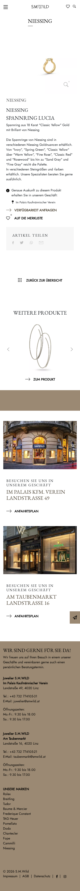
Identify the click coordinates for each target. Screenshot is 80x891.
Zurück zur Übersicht (44, 280)
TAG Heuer (10, 818)
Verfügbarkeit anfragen (35, 210)
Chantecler (10, 833)
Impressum (10, 876)
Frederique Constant (17, 813)
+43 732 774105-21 (23, 751)
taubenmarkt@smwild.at (30, 756)
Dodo (7, 828)
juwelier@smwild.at (27, 701)
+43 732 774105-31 (23, 696)
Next (72, 350)
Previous (8, 350)
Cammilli (9, 843)
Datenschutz (42, 876)
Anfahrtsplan (26, 511)
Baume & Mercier (15, 808)
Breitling (8, 799)
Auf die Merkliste (28, 218)
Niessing (9, 848)
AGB (25, 876)
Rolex (7, 794)
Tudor (7, 803)
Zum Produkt (44, 379)
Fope (6, 838)
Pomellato (10, 823)
